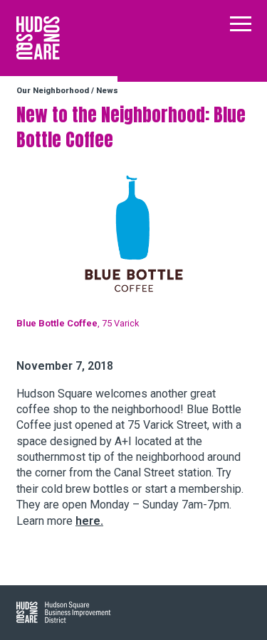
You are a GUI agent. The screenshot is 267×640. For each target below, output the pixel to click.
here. (89, 521)
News (107, 90)
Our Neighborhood (52, 90)
